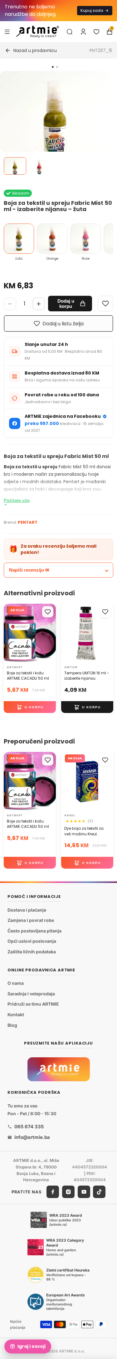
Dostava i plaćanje (26, 910)
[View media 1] (15, 166)
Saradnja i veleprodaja (31, 993)
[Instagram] (68, 1192)
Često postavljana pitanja (34, 930)
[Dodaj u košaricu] (30, 707)
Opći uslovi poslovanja (31, 941)
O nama (15, 983)
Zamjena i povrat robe (30, 920)
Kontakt (15, 1014)
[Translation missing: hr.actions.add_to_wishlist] (47, 611)
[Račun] (83, 32)
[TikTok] (99, 1192)
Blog (12, 1024)
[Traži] (69, 32)
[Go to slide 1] (53, 67)
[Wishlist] (105, 303)
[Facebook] (52, 1192)
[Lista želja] (96, 32)
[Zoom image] (55, 125)
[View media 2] (39, 166)
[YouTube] (84, 1192)
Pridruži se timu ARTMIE (33, 1004)
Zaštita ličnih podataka (31, 951)
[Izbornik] (7, 31)
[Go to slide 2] (57, 67)
